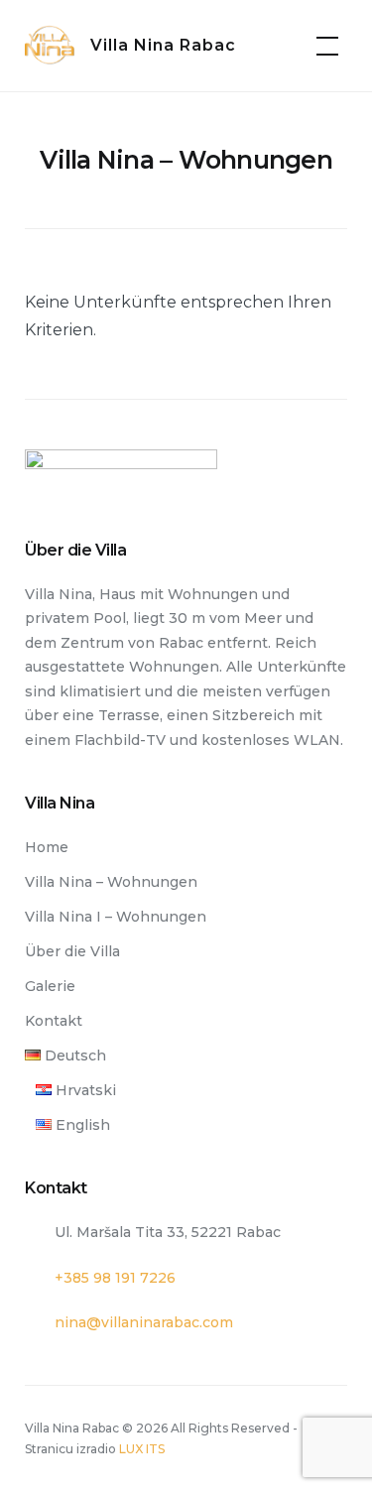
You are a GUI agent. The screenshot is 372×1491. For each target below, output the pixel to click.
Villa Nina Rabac (163, 45)
